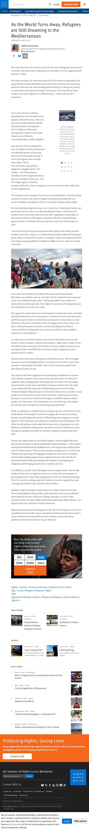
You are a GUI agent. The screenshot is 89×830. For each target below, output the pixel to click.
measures (15, 198)
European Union (56, 586)
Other (41, 563)
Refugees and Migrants (52, 596)
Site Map (49, 791)
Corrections (17, 791)
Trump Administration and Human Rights (39, 11)
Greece (68, 586)
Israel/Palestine (15, 11)
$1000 (30, 563)
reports (64, 450)
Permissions (39, 791)
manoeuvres (62, 453)
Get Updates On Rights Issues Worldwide (27, 771)
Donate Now (71, 4)
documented (16, 443)
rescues (61, 241)
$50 (19, 557)
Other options (80, 820)
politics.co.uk (25, 40)
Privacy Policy (28, 791)
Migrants (16, 600)
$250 (41, 557)
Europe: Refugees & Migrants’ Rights (34, 590)
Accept (67, 821)
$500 (19, 563)
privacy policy (16, 824)
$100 (30, 557)
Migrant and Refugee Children (26, 596)
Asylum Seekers (71, 596)
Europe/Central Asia (37, 586)
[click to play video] (46, 268)
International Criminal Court (68, 11)
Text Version (23, 795)
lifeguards (32, 391)
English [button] (56, 4)
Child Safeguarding (10, 795)
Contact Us (7, 791)
